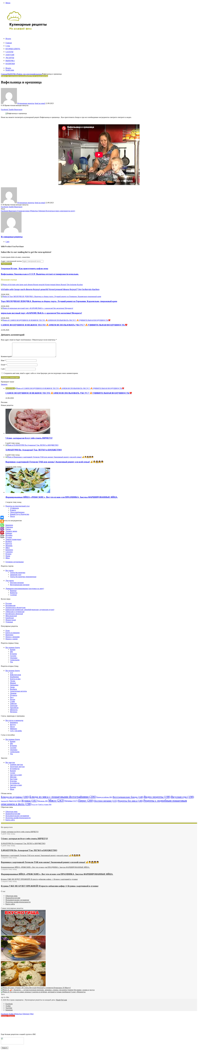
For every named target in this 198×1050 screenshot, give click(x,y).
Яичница (13, 712)
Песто (12, 727)
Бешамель (14, 722)
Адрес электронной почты (11, 261)
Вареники (9, 635)
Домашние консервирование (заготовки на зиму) (25, 589)
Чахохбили (14, 708)
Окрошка (13, 658)
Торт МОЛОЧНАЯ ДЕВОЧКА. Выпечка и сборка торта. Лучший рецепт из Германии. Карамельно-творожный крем (59, 301)
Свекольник (14, 660)
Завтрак (5, 801)
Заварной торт (15, 575)
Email (4, 365)
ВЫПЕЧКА (10, 60)
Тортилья (13, 706)
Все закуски (10, 762)
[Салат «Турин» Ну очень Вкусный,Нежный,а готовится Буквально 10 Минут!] (36, 988)
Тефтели (13, 703)
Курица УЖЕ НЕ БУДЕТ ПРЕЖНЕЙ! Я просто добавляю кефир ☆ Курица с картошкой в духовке (49, 886)
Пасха (12, 516)
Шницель (14, 710)
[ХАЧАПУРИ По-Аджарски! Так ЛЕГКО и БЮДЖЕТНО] (32, 445)
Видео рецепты (157, 796)
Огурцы (9, 537)
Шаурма (13, 777)
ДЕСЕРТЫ (10, 57)
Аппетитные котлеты (18, 691)
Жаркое (13, 683)
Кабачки (9, 533)
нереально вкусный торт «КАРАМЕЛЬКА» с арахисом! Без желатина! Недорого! (41, 313)
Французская (11, 620)
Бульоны (13, 654)
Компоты (13, 593)
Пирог (86, 800)
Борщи (12, 650)
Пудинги (13, 695)
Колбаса (9, 541)
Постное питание (17, 583)
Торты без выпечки (17, 573)
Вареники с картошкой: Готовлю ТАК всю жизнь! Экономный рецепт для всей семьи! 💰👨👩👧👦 (54, 462)
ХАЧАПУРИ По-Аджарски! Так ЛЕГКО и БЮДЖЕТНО (34, 450)
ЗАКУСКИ (10, 54)
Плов (8, 631)
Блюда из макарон (13, 633)
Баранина (9, 525)
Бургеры (13, 781)
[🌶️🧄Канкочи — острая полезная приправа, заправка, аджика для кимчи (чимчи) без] (48, 990)
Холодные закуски (17, 767)
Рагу (12, 697)
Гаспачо (13, 656)
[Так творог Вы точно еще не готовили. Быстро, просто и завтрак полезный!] (23, 960)
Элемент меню (11, 531)
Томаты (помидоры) (13, 539)
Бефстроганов (15, 675)
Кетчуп (13, 724)
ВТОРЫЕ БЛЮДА (13, 48)
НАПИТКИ (10, 63)
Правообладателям (13, 814)
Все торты (10, 570)
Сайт (3, 369)
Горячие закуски (16, 764)
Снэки (12, 773)
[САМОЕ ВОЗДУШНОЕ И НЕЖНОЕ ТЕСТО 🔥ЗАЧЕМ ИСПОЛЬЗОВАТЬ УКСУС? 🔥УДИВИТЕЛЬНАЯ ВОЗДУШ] (55, 320)
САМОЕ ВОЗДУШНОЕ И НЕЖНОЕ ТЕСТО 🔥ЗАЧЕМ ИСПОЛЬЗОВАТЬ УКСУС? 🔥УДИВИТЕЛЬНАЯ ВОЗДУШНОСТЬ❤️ (64, 325)
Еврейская (10, 618)
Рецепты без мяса (130, 800)
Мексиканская (11, 616)
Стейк (12, 701)
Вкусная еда (182, 796)
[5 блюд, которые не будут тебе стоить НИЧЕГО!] (28, 433)
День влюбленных (17, 512)
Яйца (8, 558)
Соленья (13, 595)
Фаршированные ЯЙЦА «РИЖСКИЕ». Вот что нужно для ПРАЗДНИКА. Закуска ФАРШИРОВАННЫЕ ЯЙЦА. (62, 497)
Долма (12, 681)
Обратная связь (11, 812)
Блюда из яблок (104, 797)
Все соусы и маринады (14, 720)
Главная (9, 42)
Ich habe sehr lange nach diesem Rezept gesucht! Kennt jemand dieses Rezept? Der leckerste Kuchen (50, 289)
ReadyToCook (61, 1000)
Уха (11, 662)
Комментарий (6, 356)
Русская (9, 603)
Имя (3, 360)
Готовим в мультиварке (15, 562)
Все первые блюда (13, 647)
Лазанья (13, 693)
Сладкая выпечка (41, 76)
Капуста (9, 543)
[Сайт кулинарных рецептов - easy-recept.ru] (27, 30)
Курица (8, 554)
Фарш (8, 556)
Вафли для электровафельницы (29, 74)
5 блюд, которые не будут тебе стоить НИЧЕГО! (29, 438)
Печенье (71, 801)
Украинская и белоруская (15, 607)
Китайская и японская (14, 614)
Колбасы (13, 689)
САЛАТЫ (9, 51)
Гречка (8, 529)
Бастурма (13, 779)
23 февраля (14, 508)
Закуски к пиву (16, 775)
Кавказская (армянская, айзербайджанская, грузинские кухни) (30, 610)
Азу (11, 673)
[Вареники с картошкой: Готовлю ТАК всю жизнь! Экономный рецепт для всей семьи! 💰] (50, 457)
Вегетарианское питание (19, 585)
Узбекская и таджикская (15, 612)
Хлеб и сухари (44, 804)
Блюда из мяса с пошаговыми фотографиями (62, 796)
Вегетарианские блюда (128, 797)
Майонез (13, 729)
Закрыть (5, 1048)
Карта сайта (10, 820)
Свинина (9, 552)
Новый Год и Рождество (19, 514)
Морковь (9, 546)
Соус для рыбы (16, 731)
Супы (8, 45)
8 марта (13, 510)
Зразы (12, 687)
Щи (11, 652)
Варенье (13, 591)
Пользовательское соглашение (17, 816)
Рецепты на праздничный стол (18, 506)
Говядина (9, 527)
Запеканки (14, 685)
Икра (12, 789)
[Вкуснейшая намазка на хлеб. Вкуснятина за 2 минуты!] (23, 986)
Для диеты (10, 581)
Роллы (12, 699)
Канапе (13, 771)
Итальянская (10, 605)
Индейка (9, 535)
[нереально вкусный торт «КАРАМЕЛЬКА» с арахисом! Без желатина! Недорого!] (37, 308)
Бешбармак (14, 677)
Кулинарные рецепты (25, 103)
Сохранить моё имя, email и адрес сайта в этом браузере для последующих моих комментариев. (41, 373)
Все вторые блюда (13, 671)
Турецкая (9, 622)
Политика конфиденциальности (18, 818)
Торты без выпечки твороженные (23, 577)
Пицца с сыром (12, 639)
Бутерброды (14, 769)
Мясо (8, 548)
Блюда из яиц (15, 679)
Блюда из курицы (15, 796)
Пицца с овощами (13, 637)
